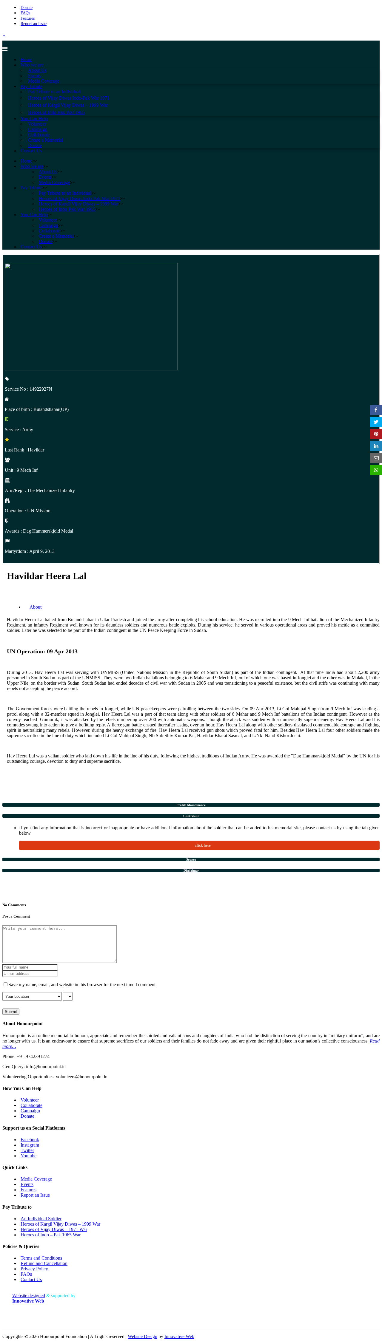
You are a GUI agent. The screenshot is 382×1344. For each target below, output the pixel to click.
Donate (27, 7)
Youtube (28, 1155)
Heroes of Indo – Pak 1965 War (51, 1234)
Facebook (30, 1139)
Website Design (142, 1336)
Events (27, 1184)
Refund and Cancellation (44, 1263)
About (35, 607)
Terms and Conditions (41, 1258)
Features (28, 18)
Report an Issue (34, 23)
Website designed (28, 1295)
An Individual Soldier (41, 1218)
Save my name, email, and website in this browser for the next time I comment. (82, 984)
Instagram (30, 1144)
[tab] (191, 805)
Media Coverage (36, 1178)
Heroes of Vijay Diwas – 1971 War (54, 1229)
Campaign (30, 1110)
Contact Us (31, 1279)
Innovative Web (179, 1336)
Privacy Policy (34, 1268)
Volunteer (30, 1099)
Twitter (27, 1150)
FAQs (25, 13)
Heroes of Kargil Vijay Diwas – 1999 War (60, 1224)
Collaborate (31, 1105)
